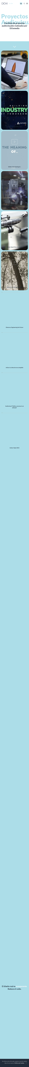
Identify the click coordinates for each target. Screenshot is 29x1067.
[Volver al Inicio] (4, 3)
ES (10, 3)
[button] (24, 3)
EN (12, 3)
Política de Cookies (19, 1063)
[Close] (26, 1063)
